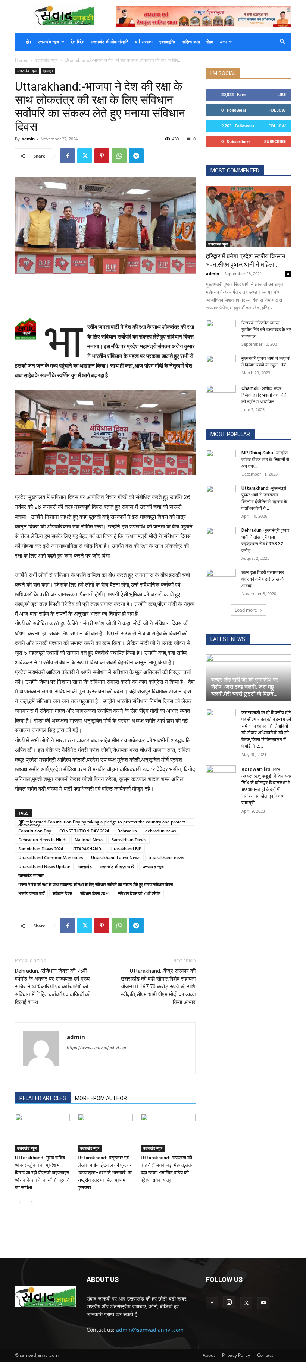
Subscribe (275, 141)
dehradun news (160, 831)
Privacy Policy (236, 1355)
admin (28, 139)
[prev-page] (19, 1202)
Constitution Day (34, 831)
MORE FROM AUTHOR (101, 1098)
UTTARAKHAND (86, 848)
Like (281, 94)
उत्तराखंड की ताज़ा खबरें (117, 866)
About (209, 1355)
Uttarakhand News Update (44, 866)
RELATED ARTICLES (42, 1098)
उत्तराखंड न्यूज (48, 41)
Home (21, 60)
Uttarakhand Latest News (115, 857)
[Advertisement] (105, 295)
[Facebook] (67, 155)
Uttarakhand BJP (125, 848)
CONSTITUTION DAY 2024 (84, 831)
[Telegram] (136, 155)
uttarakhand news (166, 857)
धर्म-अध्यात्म (144, 41)
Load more (246, 610)
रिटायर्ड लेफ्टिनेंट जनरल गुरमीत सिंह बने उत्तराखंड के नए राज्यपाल (266, 329)
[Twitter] (84, 155)
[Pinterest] (101, 155)
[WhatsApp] (119, 155)
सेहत (209, 41)
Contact (265, 1355)
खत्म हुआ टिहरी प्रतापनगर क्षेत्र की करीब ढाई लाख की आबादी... (263, 579)
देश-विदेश (77, 41)
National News (89, 839)
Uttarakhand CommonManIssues (50, 857)
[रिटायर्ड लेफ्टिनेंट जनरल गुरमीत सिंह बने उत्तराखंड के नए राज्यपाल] (221, 330)
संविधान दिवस (62, 893)
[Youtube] (263, 1303)
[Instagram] (229, 1302)
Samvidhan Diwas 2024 (40, 848)
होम (28, 41)
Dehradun (127, 831)
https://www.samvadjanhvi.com (98, 1047)
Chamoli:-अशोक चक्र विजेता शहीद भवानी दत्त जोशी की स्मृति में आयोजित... (264, 395)
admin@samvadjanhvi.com (150, 1329)
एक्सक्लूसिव (167, 41)
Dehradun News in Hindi (42, 839)
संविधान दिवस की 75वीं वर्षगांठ (139, 893)
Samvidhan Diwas (129, 839)
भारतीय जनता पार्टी (31, 893)
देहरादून (48, 70)
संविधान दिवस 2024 (95, 893)
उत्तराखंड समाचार (31, 875)
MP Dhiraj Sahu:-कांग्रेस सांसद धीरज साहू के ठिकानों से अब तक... (265, 459)
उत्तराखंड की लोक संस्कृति (109, 41)
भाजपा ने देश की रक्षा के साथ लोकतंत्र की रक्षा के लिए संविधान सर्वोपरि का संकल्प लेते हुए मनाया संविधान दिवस (95, 884)
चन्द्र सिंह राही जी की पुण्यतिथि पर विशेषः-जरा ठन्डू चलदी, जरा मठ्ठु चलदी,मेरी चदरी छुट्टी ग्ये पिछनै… (244, 686)
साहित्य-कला (191, 41)
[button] (282, 41)
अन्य (223, 41)
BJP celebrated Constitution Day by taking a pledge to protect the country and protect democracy (101, 822)
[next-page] (31, 1202)
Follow (277, 110)
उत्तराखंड (85, 866)
